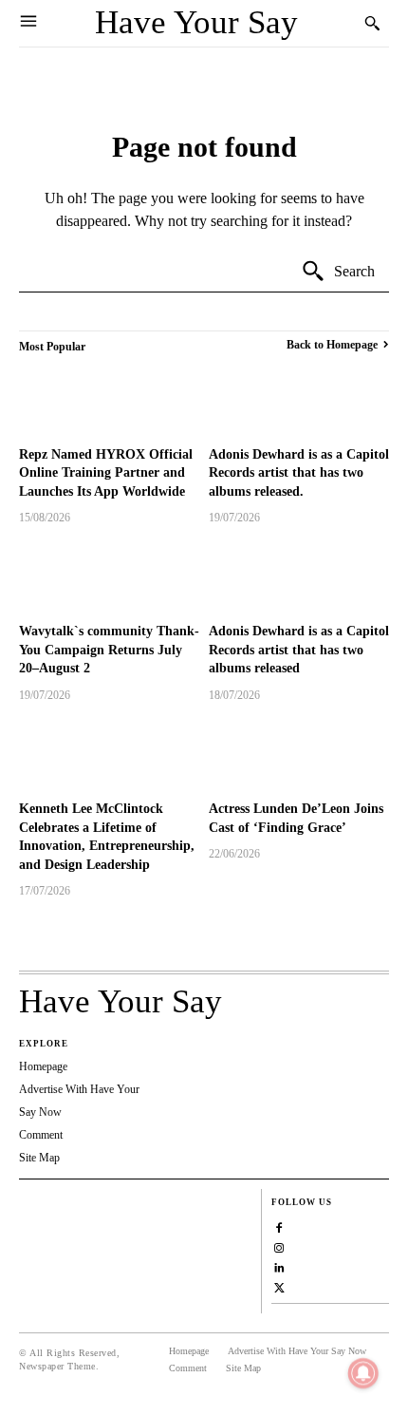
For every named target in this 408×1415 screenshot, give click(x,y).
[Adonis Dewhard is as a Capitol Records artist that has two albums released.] (299, 400)
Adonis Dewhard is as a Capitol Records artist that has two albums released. (299, 473)
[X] (279, 1285)
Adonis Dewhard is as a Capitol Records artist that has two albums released (299, 649)
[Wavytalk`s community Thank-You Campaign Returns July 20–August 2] (109, 576)
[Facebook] (279, 1225)
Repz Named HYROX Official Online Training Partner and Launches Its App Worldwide (106, 473)
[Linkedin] (279, 1265)
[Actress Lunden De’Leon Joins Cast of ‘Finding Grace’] (299, 754)
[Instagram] (279, 1245)
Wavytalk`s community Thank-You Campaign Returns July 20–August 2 (109, 649)
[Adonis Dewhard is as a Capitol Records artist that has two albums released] (299, 576)
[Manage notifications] (363, 1373)
